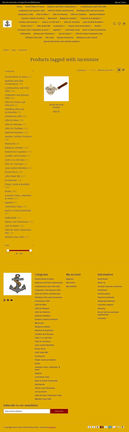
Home (19, 6)
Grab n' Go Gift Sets (14, 159)
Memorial (52, 18)
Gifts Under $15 (43, 25)
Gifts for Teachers (72, 22)
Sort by (93, 70)
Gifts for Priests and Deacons (61, 10)
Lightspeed (52, 427)
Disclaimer (102, 290)
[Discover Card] (114, 427)
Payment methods (106, 297)
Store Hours (103, 279)
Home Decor (11, 171)
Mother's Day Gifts (34, 37)
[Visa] (106, 427)
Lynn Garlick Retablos (16, 167)
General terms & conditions (110, 286)
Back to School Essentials (94, 29)
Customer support (105, 304)
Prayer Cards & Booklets (17, 184)
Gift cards (49, 37)
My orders (70, 282)
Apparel (9, 202)
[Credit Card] (89, 427)
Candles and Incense (15, 155)
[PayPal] (118, 427)
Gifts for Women (60, 14)
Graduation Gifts (25, 14)
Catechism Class (72, 29)
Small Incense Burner (56, 106)
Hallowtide (26, 33)
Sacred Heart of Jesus (34, 6)
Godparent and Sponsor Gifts (32, 10)
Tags (13, 50)
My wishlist (71, 286)
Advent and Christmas (16, 221)
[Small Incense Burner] (56, 88)
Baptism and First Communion (14, 82)
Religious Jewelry (14, 147)
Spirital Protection (65, 37)
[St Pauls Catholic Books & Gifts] (7, 23)
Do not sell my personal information (108, 313)
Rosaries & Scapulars (15, 151)
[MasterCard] (101, 427)
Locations (102, 318)
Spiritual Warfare (97, 14)
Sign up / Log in (120, 2)
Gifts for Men (12, 120)
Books (8, 191)
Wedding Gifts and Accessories (90, 10)
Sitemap (101, 308)
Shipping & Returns (106, 301)
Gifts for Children (78, 14)
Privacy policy (104, 293)
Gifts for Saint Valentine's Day (89, 33)
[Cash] (93, 427)
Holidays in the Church (86, 37)
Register (69, 279)
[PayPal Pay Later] (122, 427)
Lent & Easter (12, 225)
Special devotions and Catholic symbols (61, 41)
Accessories (11, 180)
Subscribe (59, 411)
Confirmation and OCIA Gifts (93, 6)
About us (101, 282)
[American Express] (110, 427)
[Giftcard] (97, 427)
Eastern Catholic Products (33, 18)
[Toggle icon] (114, 24)
